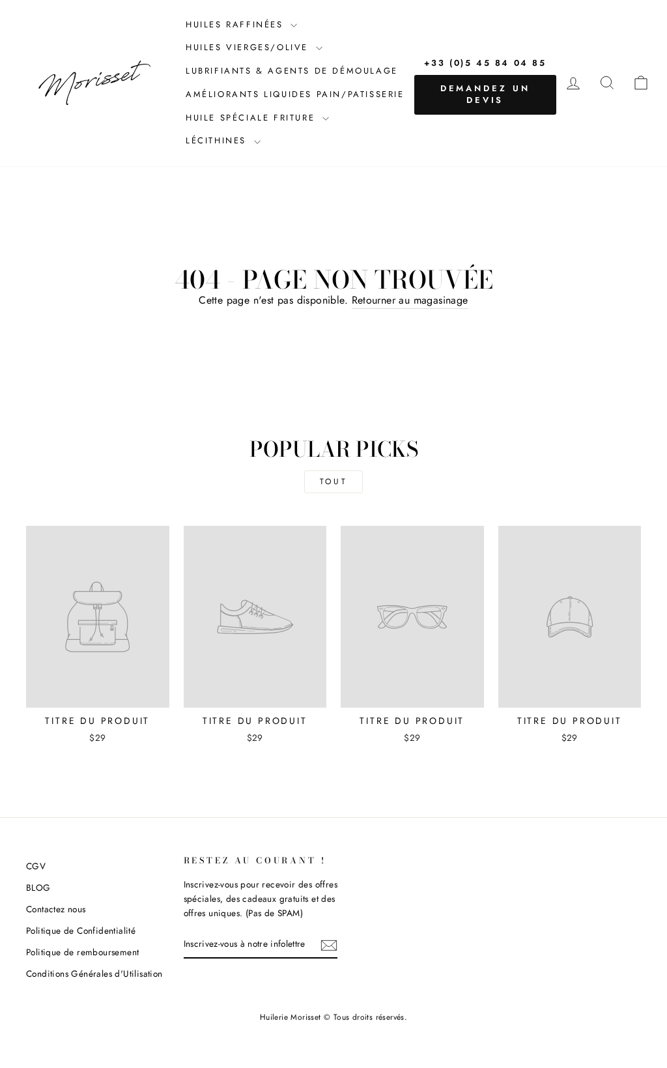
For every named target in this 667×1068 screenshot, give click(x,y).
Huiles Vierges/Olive (249, 47)
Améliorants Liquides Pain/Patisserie (295, 94)
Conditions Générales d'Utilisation (94, 973)
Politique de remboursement (82, 952)
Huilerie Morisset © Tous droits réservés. (333, 1017)
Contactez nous (56, 909)
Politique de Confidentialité (80, 930)
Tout (333, 481)
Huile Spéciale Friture (252, 117)
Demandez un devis (485, 94)
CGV (36, 866)
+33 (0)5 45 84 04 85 (485, 63)
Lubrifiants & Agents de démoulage (292, 71)
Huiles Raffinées (236, 24)
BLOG (38, 887)
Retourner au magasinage (410, 300)
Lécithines (218, 140)
